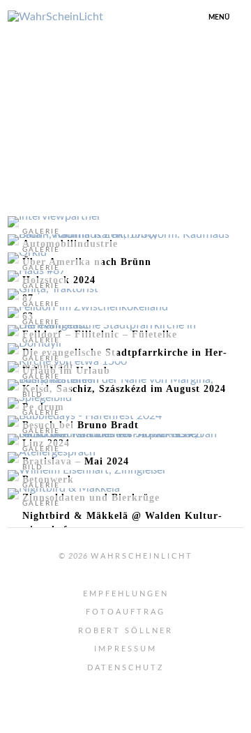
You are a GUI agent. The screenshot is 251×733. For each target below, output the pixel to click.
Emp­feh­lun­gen (126, 594)
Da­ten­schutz (126, 668)
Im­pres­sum (125, 649)
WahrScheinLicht (142, 556)
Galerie (41, 503)
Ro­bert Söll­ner (125, 631)
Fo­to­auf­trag (125, 612)
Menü (218, 17)
